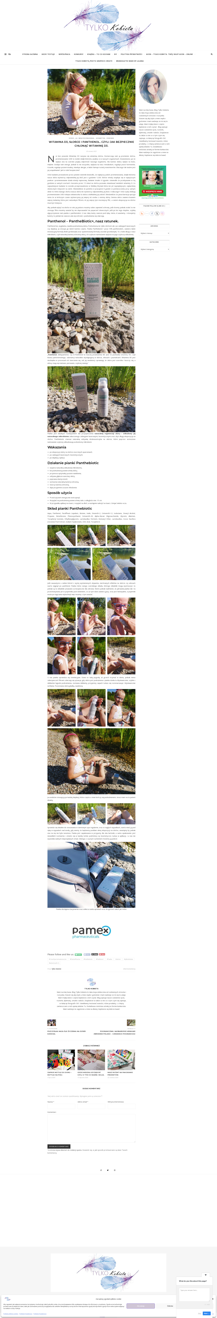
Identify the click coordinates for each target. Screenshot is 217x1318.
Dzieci (71, 138)
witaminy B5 (126, 355)
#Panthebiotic (88, 959)
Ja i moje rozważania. (85, 138)
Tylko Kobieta (56, 969)
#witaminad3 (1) (54, 963)
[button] (212, 1299)
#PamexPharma (75, 959)
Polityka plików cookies (10, 1314)
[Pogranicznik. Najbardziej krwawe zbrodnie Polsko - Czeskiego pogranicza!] (131, 1023)
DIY (115, 54)
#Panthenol (99, 959)
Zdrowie (110, 138)
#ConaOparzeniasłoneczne (57, 959)
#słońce (118, 959)
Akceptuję (140, 1306)
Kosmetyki (100, 138)
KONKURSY (78, 54)
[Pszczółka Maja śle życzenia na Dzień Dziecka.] (51, 1023)
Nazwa (50, 1102)
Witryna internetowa (116, 1102)
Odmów (170, 1306)
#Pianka (109, 959)
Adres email (83, 1102)
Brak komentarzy (129, 969)
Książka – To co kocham (98, 54)
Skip (199, 1313)
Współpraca (64, 54)
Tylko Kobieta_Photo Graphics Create (93, 61)
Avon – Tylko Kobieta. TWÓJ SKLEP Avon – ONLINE (169, 54)
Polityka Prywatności (25, 1314)
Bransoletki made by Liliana (130, 61)
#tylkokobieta (128, 959)
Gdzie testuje (48, 54)
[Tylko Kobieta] (108, 27)
